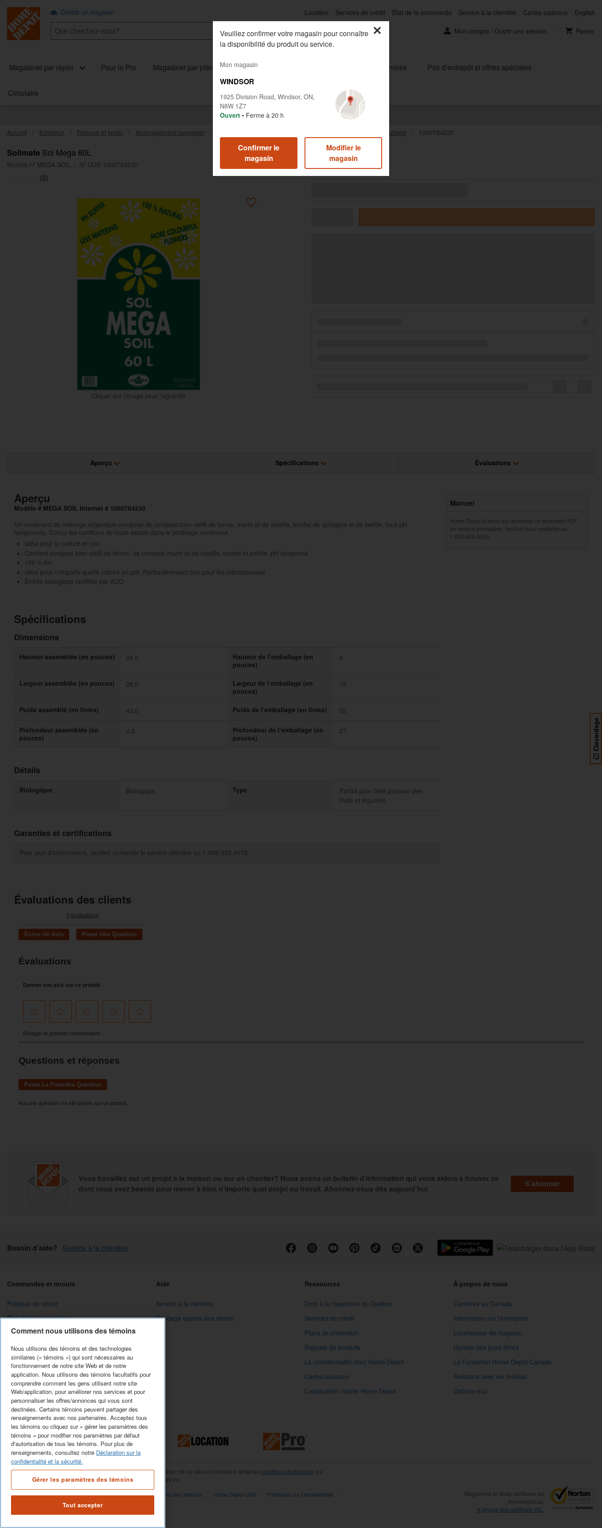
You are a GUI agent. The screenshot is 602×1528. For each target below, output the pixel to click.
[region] (82, 1423)
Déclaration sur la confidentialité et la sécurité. (76, 1456)
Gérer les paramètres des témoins (83, 1479)
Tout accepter (83, 1505)
